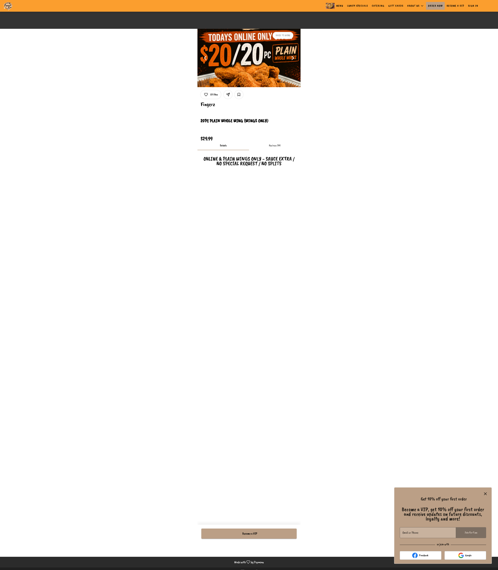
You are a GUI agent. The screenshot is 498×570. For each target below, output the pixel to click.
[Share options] (228, 94)
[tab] (223, 145)
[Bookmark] (239, 94)
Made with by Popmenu (133, 562)
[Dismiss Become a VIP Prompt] (485, 493)
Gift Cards (395, 6)
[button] (415, 6)
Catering (378, 6)
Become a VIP (455, 6)
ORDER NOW (435, 6)
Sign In (473, 6)
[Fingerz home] (20, 6)
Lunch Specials (357, 6)
